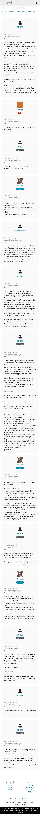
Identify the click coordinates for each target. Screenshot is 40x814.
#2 (5, 124)
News (10, 785)
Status (10, 787)
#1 (5, 39)
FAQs (30, 792)
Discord (30, 785)
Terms (12, 799)
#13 (5, 746)
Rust (23, 8)
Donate (10, 790)
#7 (5, 357)
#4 (5, 199)
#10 (5, 593)
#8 (5, 478)
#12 (5, 707)
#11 (5, 651)
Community (5, 8)
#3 (5, 163)
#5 (5, 242)
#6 (5, 287)
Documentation (30, 790)
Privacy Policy (19, 799)
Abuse (27, 799)
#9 (5, 549)
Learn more (20, 812)
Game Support (15, 8)
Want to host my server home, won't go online (18, 12)
